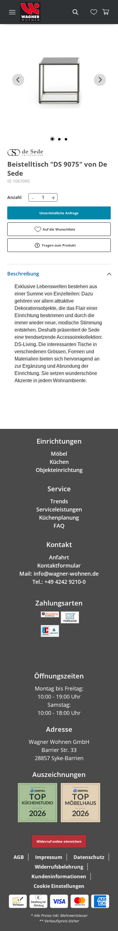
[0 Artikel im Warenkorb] (106, 12)
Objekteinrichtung (59, 469)
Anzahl (14, 197)
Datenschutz (89, 857)
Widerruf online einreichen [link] (59, 841)
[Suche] (75, 12)
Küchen (59, 461)
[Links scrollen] (18, 80)
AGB (19, 857)
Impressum (48, 857)
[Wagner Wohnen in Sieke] (30, 12)
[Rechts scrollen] (100, 80)
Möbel (59, 453)
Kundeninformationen (58, 876)
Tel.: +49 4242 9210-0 (59, 581)
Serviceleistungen (59, 509)
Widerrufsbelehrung (59, 866)
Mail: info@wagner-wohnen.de (59, 573)
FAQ (59, 525)
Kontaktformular (59, 565)
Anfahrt (59, 557)
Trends (59, 501)
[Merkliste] (94, 12)
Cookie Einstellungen (59, 886)
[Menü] (12, 12)
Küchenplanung (59, 517)
